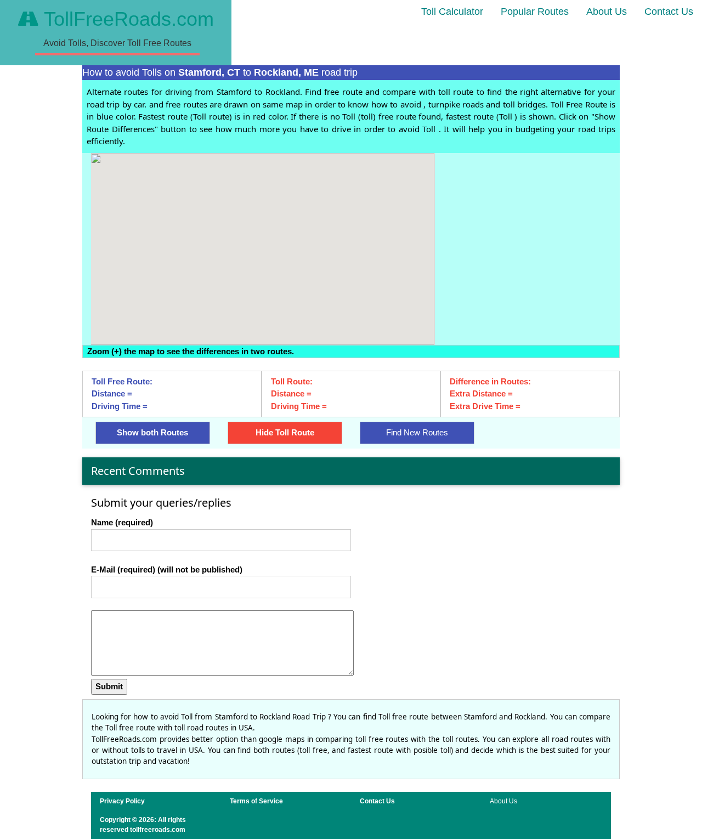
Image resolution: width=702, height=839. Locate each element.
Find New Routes (417, 432)
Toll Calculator (452, 11)
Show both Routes (152, 432)
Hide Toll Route (285, 432)
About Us (606, 11)
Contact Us (668, 11)
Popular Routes (535, 11)
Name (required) (122, 522)
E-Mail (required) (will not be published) (166, 569)
